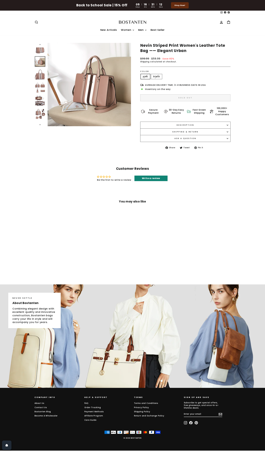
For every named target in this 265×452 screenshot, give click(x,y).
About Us (39, 403)
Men (141, 30)
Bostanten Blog (43, 411)
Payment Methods (94, 411)
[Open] (6, 445)
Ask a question (185, 138)
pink (145, 76)
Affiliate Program (93, 415)
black (156, 76)
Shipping (144, 61)
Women (126, 30)
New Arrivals (108, 30)
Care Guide (90, 420)
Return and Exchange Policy (149, 415)
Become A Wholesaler (46, 415)
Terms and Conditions (146, 403)
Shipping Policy (142, 411)
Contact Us (41, 407)
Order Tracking (92, 407)
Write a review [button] (151, 178)
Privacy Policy (141, 407)
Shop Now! (179, 5)
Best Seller (158, 30)
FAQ (86, 403)
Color (144, 71)
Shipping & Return (185, 132)
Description (185, 125)
